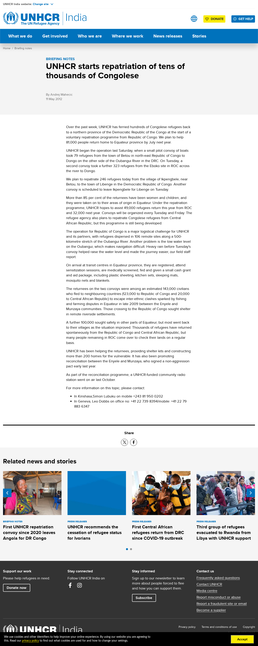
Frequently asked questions (218, 578)
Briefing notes (23, 48)
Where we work (127, 36)
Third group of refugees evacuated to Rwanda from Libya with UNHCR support (224, 533)
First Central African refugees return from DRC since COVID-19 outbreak (158, 533)
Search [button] (181, 18)
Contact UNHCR (209, 584)
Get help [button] (245, 19)
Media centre (207, 591)
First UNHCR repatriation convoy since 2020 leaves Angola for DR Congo (29, 533)
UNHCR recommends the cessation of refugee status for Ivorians (95, 533)
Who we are (90, 36)
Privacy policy (187, 627)
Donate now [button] (16, 587)
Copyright (249, 627)
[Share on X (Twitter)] (124, 442)
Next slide (251, 493)
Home (6, 48)
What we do (20, 36)
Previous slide (7, 493)
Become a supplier (211, 610)
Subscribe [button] (144, 597)
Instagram (79, 585)
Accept (242, 639)
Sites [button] (194, 18)
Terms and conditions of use (219, 627)
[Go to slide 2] (132, 550)
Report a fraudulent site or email (222, 603)
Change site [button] (41, 4)
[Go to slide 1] (128, 550)
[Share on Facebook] (133, 442)
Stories (199, 36)
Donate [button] (217, 19)
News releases (167, 36)
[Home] (31, 18)
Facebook (70, 585)
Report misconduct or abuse (219, 597)
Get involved (55, 36)
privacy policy (30, 640)
